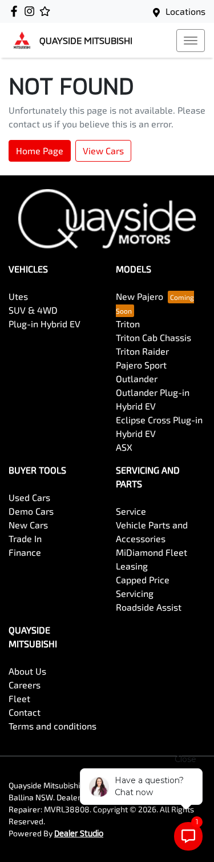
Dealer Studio (78, 833)
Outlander (137, 378)
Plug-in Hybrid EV (44, 323)
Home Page (39, 150)
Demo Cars (31, 511)
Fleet (19, 698)
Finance (25, 552)
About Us (27, 670)
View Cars (103, 150)
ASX (124, 447)
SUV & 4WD (33, 309)
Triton (128, 323)
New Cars (28, 524)
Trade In (25, 538)
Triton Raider (142, 351)
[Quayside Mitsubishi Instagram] (31, 11)
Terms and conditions (52, 725)
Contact (25, 712)
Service (131, 511)
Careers (25, 684)
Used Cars (29, 497)
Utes (18, 296)
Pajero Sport (141, 364)
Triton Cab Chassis (153, 337)
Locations (185, 11)
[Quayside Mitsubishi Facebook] (16, 11)
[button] (190, 40)
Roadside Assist (148, 607)
